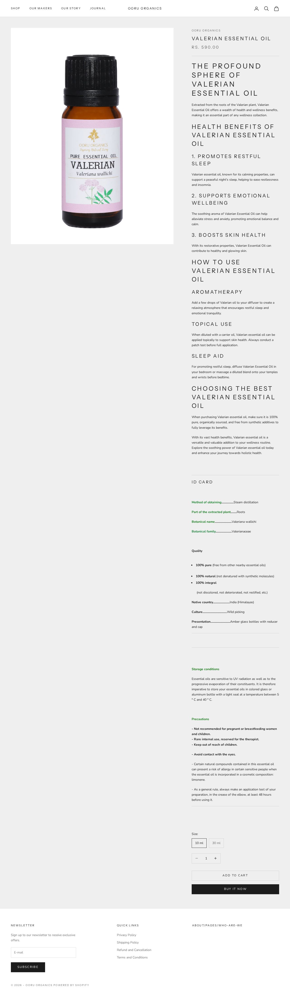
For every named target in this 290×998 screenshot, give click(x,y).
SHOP (15, 8)
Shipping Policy (128, 942)
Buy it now (235, 889)
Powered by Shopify (71, 985)
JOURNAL (98, 8)
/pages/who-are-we (223, 925)
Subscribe (28, 967)
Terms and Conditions (132, 957)
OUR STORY (71, 8)
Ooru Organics (206, 30)
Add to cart (235, 875)
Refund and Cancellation (134, 950)
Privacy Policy (126, 935)
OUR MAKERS (40, 8)
